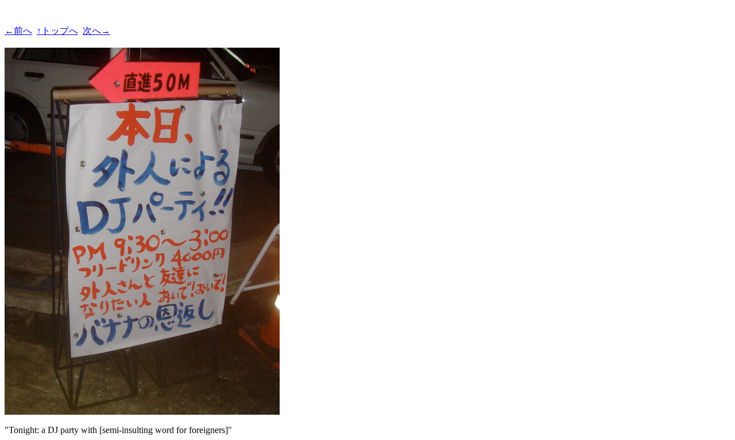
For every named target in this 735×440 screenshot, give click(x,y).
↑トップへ (57, 31)
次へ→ (96, 31)
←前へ (18, 31)
